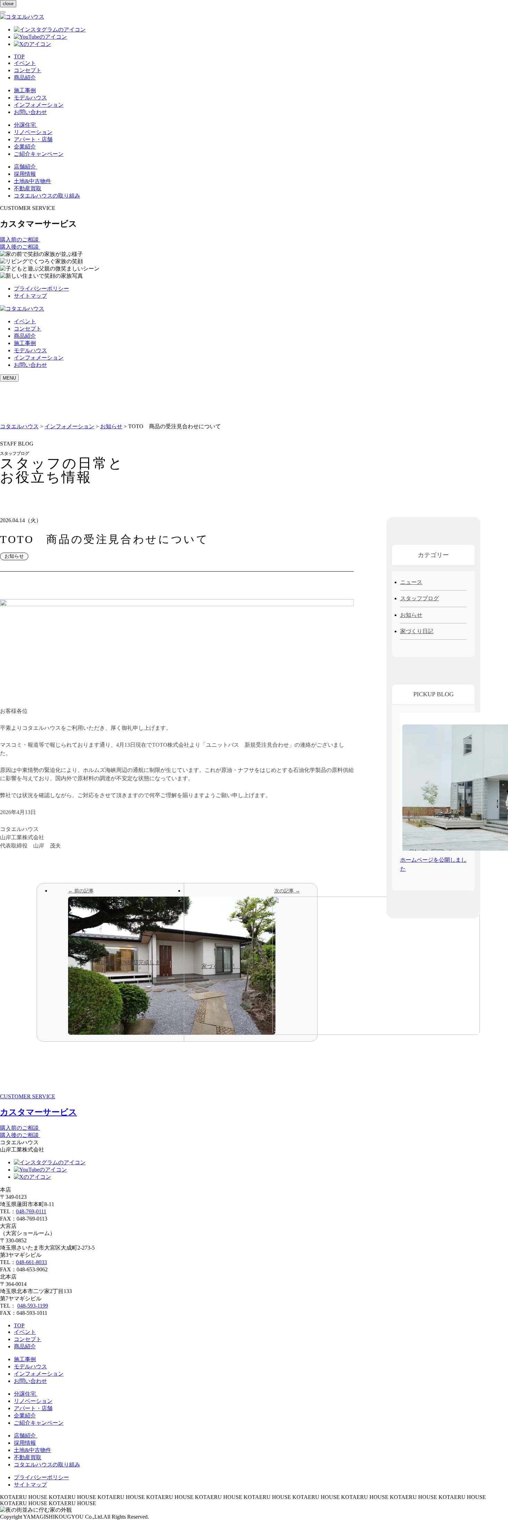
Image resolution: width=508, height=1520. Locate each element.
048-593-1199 (32, 1306)
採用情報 (25, 174)
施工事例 (25, 90)
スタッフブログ (419, 598)
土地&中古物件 (32, 181)
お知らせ (411, 615)
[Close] (3, 12)
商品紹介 (25, 77)
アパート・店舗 (33, 139)
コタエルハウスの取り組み (47, 196)
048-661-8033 (31, 1262)
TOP (19, 56)
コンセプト (27, 70)
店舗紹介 (25, 167)
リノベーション (33, 132)
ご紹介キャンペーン (39, 154)
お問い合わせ (30, 112)
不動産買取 (27, 188)
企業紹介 (25, 147)
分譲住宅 (25, 125)
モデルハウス (30, 98)
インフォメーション (39, 105)
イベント (25, 63)
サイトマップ (30, 296)
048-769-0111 (31, 1211)
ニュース (411, 582)
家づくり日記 (416, 631)
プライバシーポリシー (41, 288)
